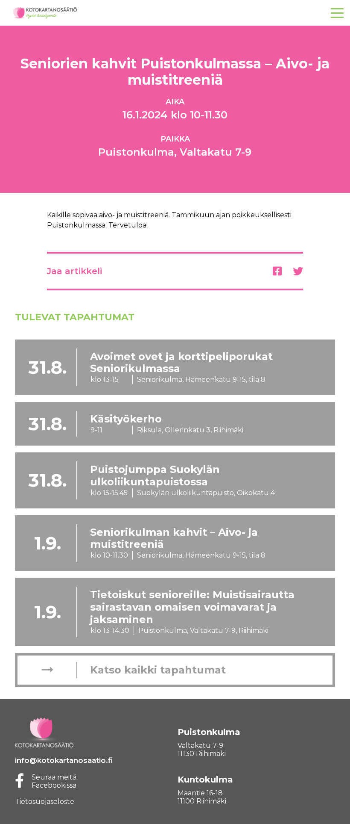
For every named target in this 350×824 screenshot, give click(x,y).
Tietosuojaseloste (44, 801)
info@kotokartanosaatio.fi (64, 760)
